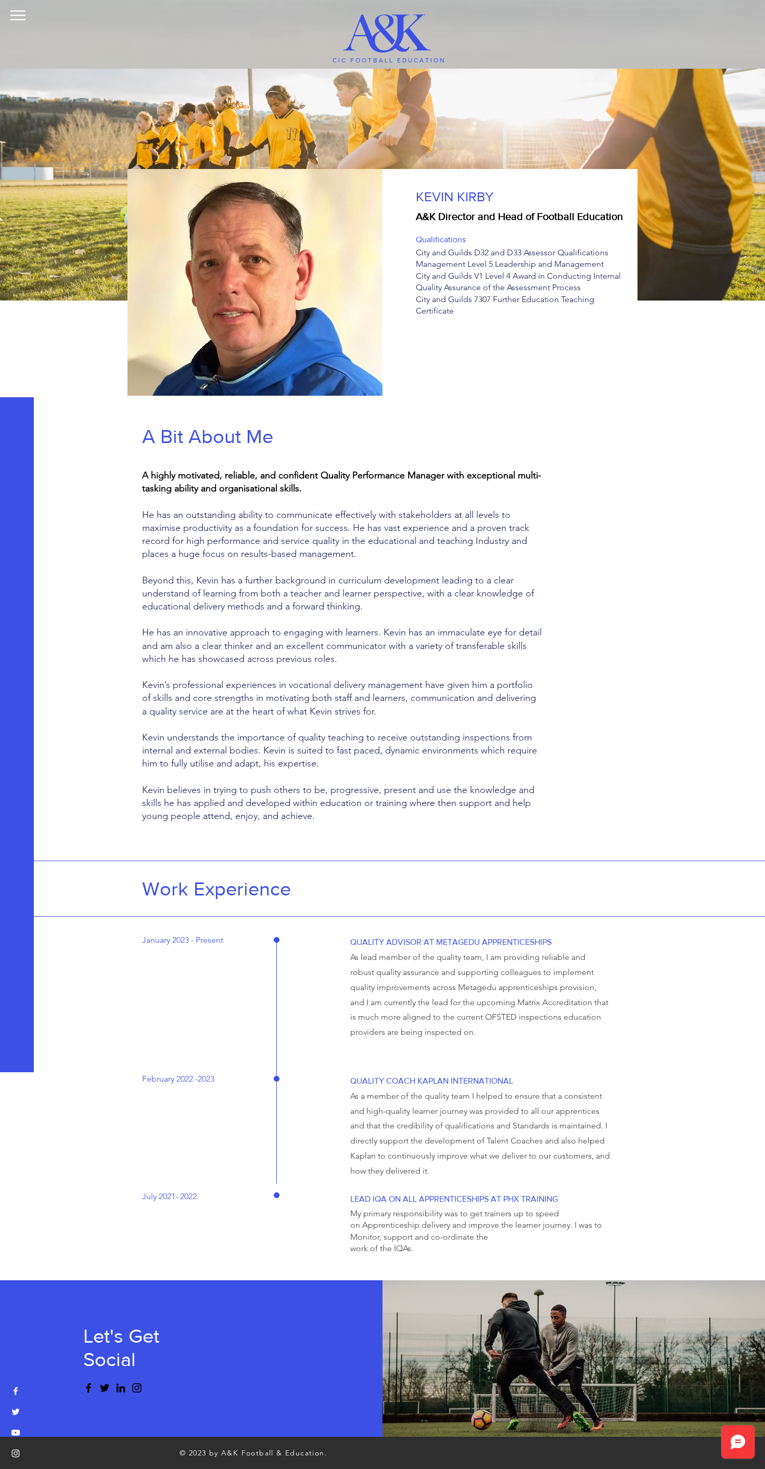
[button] (18, 15)
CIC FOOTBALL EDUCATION (389, 60)
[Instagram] (137, 1388)
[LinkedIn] (120, 1388)
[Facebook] (88, 1388)
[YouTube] (15, 1432)
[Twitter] (104, 1388)
